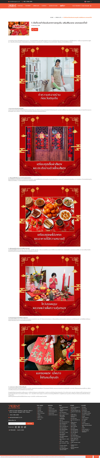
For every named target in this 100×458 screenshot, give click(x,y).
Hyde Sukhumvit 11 (85, 429)
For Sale (39, 408)
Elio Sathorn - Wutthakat (63, 434)
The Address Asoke (86, 411)
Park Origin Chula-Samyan (74, 440)
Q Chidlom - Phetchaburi (62, 419)
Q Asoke (83, 422)
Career (39, 414)
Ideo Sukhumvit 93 (63, 423)
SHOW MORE (89, 456)
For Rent (39, 410)
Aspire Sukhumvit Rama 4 (75, 443)
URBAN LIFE (36, 6)
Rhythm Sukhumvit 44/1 (75, 410)
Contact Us (40, 416)
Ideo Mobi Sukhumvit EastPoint (64, 437)
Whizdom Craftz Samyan (74, 446)
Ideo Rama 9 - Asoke (64, 432)
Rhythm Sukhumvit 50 (75, 407)
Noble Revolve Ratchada (74, 416)
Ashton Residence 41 (53, 411)
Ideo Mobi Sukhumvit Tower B (64, 410)
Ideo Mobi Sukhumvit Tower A (64, 408)
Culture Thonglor (63, 445)
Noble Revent (73, 408)
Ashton (50, 407)
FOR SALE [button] (20, 6)
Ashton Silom (51, 413)
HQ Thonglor (84, 419)
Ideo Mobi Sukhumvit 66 (64, 422)
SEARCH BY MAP (53, 6)
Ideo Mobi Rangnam (63, 429)
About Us (39, 407)
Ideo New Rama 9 (63, 428)
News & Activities (41, 413)
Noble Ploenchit (85, 417)
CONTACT (44, 6)
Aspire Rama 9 (73, 414)
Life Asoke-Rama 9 (74, 435)
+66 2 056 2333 (14, 415)
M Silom (83, 416)
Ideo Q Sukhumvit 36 (64, 426)
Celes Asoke (73, 434)
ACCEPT (96, 456)
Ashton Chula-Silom (53, 410)
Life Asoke (73, 428)
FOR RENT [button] (28, 6)
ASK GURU (39, 419)
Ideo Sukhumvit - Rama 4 (64, 444)
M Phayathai (84, 410)
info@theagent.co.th (16, 417)
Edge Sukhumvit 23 (86, 423)
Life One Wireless (74, 432)
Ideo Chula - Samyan (64, 441)
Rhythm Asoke (74, 418)
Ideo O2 (61, 420)
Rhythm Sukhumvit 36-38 (75, 420)
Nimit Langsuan (74, 426)
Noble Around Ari (74, 438)
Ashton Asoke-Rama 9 (53, 414)
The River (84, 407)
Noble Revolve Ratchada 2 (74, 423)
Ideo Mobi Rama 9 (63, 412)
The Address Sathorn (86, 413)
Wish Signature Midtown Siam (87, 426)
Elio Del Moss (62, 431)
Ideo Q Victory (63, 425)
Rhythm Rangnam (74, 429)
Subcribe (30, 423)
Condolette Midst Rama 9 (76, 412)
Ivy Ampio (84, 420)
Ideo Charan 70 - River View (64, 440)
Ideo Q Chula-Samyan (64, 414)
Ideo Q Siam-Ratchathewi (62, 416)
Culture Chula (63, 447)
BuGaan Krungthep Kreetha (75, 448)
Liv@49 (83, 427)
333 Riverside (73, 425)
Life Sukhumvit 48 (74, 431)
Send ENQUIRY (40, 411)
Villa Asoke (84, 408)
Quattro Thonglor (86, 414)
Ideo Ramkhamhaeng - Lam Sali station (64, 449)
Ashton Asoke (51, 408)
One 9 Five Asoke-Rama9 (76, 436)
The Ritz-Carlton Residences (85, 431)
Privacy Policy (40, 417)
